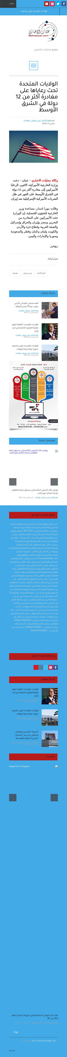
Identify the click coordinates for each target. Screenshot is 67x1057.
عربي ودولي (36, 121)
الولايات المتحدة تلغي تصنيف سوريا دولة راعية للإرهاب (34, 11)
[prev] (45, 305)
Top (15, 1032)
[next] (45, 357)
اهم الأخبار (46, 121)
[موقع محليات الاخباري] (41, 42)
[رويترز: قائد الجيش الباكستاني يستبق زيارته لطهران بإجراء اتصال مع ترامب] (33, 468)
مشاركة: (52, 259)
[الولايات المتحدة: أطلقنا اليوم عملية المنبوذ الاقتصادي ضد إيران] (50, 331)
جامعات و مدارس (23, 743)
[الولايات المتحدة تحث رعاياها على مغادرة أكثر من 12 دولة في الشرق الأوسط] (33, 147)
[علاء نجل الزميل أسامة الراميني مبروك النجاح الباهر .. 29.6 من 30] (33, 888)
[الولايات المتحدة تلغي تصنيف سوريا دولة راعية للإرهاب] (50, 353)
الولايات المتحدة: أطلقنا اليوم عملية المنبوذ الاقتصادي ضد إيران (25, 328)
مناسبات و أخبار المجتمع (41, 1023)
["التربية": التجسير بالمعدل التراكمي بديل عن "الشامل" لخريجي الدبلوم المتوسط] (50, 739)
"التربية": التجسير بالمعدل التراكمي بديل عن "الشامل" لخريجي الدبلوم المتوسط (26, 735)
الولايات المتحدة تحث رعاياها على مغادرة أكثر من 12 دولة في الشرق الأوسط (37, 97)
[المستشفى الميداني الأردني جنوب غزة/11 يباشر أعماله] (50, 310)
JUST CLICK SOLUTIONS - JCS (43, 1041)
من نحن (12, 1051)
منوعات (26, 121)
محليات (27, 311)
